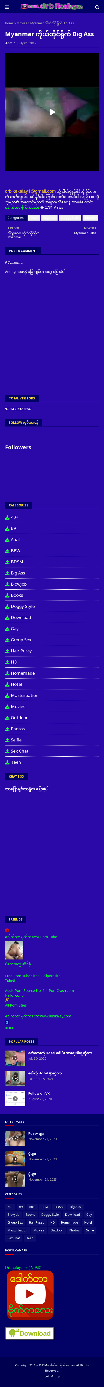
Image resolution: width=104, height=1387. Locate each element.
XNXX (9, 1028)
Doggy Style (70, 218)
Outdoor (19, 717)
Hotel (16, 684)
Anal (15, 539)
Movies (22, 23)
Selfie (16, 740)
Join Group (52, 1376)
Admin (10, 43)
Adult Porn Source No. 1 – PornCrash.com (39, 990)
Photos (18, 729)
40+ (14, 517)
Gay (15, 628)
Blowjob (19, 584)
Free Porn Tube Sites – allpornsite (33, 975)
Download (21, 617)
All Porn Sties (16, 1005)
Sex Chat (20, 751)
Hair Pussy (21, 651)
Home (9, 23)
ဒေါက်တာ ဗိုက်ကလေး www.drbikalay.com (38, 1016)
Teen (16, 762)
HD (14, 662)
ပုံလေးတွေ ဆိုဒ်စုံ (18, 964)
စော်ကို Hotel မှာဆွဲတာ (45, 1073)
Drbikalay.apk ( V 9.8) (23, 1267)
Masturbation (24, 695)
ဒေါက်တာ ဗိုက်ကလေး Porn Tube (31, 936)
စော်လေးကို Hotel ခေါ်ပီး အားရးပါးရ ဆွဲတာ (60, 1053)
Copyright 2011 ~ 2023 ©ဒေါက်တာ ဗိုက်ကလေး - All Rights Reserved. (52, 1367)
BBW (34, 218)
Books (17, 595)
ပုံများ (32, 1153)
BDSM (17, 562)
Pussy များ (36, 1133)
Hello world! (14, 995)
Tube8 (10, 980)
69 (13, 528)
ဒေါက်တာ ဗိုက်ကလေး (22, 207)
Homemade (23, 673)
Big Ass (49, 218)
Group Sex (21, 640)
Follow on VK (38, 1093)
